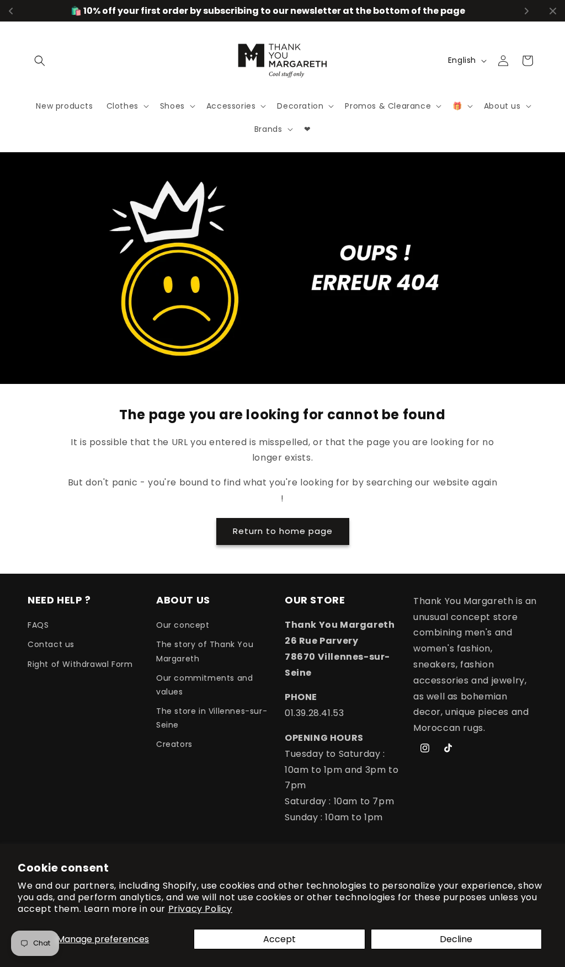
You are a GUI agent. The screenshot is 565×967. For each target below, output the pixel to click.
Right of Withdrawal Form (80, 664)
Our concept (183, 625)
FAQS (38, 625)
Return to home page (283, 531)
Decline (456, 939)
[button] (40, 61)
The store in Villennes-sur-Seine (211, 718)
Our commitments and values (204, 684)
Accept (279, 939)
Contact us (51, 644)
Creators (174, 744)
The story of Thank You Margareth (204, 651)
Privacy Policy (200, 908)
